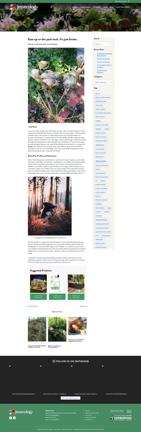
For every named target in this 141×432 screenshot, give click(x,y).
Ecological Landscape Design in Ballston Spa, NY (37, 346)
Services (75, 7)
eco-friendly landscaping (103, 113)
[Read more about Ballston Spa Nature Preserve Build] (57, 329)
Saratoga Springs (101, 220)
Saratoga (98, 216)
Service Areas (85, 7)
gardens (98, 129)
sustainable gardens (102, 228)
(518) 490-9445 (122, 1)
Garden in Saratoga (101, 125)
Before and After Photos (102, 97)
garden (98, 121)
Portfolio (98, 204)
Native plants (101, 161)
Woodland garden (100, 247)
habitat (107, 129)
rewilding (107, 212)
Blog (105, 7)
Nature (97, 169)
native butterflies (100, 153)
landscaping (99, 145)
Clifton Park (99, 105)
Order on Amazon (38, 296)
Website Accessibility (67, 429)
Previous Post (32, 306)
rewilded (98, 212)
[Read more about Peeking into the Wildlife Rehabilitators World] (77, 326)
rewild (109, 208)
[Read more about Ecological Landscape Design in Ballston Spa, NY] (37, 329)
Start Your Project (123, 7)
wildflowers (99, 239)
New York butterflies (101, 177)
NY (96, 180)
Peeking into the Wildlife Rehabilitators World (76, 340)
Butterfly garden (100, 101)
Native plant (99, 157)
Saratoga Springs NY (102, 224)
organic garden (100, 184)
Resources (97, 7)
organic (102, 180)
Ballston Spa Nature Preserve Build (54, 346)
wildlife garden (100, 243)
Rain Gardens (99, 208)
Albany (97, 93)
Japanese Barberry (101, 137)
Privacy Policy (57, 429)
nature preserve (100, 173)
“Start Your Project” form (43, 262)
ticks (96, 235)
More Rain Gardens (103, 62)
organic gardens (100, 192)
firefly (65, 171)
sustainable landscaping (102, 232)
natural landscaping (101, 165)
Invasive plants (100, 133)
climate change (100, 109)
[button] (129, 1)
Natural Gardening (103, 59)
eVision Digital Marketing (97, 429)
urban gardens (106, 235)
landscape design (101, 141)
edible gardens (100, 116)
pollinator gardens (101, 200)
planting (97, 196)
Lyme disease (99, 149)
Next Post (84, 306)
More (111, 7)
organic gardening (101, 188)
